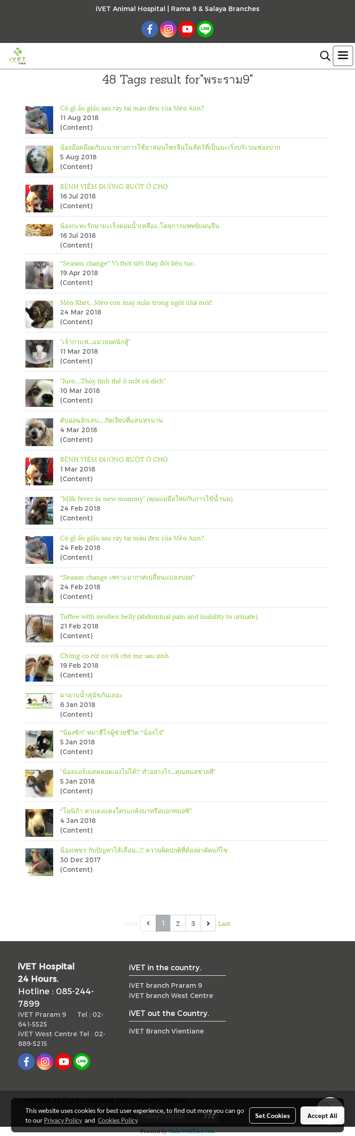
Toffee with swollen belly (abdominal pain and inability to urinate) (158, 616)
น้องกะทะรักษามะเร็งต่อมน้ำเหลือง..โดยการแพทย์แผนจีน (140, 225)
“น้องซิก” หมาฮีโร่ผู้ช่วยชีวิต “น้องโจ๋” (112, 732)
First (131, 923)
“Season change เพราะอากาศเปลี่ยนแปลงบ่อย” (127, 576)
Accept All (322, 1115)
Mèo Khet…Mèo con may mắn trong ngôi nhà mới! (136, 302)
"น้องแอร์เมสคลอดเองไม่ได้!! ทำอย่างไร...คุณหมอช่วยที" (138, 771)
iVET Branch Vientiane (166, 1031)
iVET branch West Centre (171, 995)
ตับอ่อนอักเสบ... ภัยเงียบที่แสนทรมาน (111, 419)
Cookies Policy (118, 1120)
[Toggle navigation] (343, 56)
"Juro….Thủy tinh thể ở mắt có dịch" (112, 380)
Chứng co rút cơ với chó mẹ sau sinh (114, 655)
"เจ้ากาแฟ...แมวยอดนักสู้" (95, 341)
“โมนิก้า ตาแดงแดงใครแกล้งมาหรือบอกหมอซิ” (126, 810)
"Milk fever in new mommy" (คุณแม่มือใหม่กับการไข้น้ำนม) (146, 498)
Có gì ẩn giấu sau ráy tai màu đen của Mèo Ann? (132, 107)
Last (224, 923)
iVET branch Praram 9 (165, 985)
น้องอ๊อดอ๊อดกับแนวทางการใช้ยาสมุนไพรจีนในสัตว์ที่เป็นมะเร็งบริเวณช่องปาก (170, 146)
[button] (322, 56)
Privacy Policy (63, 1120)
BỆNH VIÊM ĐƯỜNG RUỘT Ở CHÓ (114, 186)
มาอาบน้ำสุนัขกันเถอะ (91, 694)
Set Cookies (272, 1115)
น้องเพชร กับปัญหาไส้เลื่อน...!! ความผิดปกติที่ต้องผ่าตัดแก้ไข (144, 849)
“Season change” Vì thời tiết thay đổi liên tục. (127, 262)
